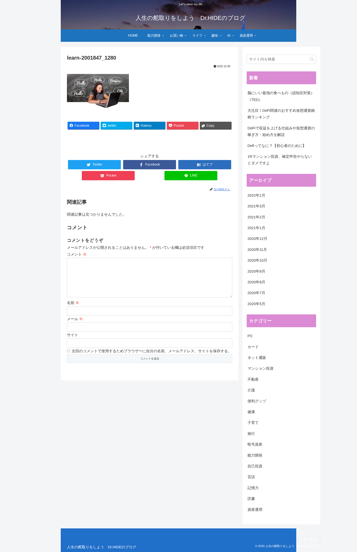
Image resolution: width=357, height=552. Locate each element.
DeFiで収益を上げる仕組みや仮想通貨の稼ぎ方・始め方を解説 (281, 131)
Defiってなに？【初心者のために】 (277, 146)
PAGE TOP (345, 532)
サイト (72, 335)
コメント (77, 254)
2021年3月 (256, 206)
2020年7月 (256, 293)
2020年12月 (257, 239)
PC (250, 336)
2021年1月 (256, 228)
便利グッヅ (257, 401)
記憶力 (253, 488)
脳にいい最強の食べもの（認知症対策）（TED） (281, 96)
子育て (253, 423)
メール (75, 319)
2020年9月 (256, 271)
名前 (73, 303)
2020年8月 (256, 282)
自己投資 (255, 466)
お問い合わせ (309, 539)
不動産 (253, 379)
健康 (251, 412)
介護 (251, 390)
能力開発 (255, 455)
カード (253, 347)
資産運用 (255, 510)
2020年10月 (257, 260)
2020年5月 (256, 304)
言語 (251, 477)
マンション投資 (261, 368)
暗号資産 (255, 444)
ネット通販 (257, 358)
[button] (311, 59)
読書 (251, 499)
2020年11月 (257, 250)
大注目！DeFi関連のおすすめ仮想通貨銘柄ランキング (281, 113)
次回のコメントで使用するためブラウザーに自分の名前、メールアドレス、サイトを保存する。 (152, 351)
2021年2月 (256, 217)
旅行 (251, 434)
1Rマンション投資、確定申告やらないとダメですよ (280, 159)
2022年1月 (256, 195)
